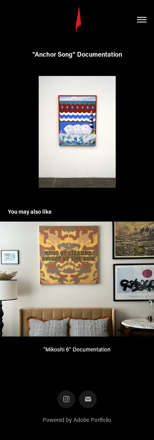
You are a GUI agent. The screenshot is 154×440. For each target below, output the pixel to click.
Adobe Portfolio (92, 419)
